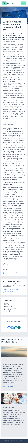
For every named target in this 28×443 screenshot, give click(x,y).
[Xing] (19, 327)
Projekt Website (9, 291)
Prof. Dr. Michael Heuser (11, 289)
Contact (21, 440)
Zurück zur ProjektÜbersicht (13, 273)
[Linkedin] (15, 327)
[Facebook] (9, 327)
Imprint (7, 440)
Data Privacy (14, 440)
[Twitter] (12, 327)
